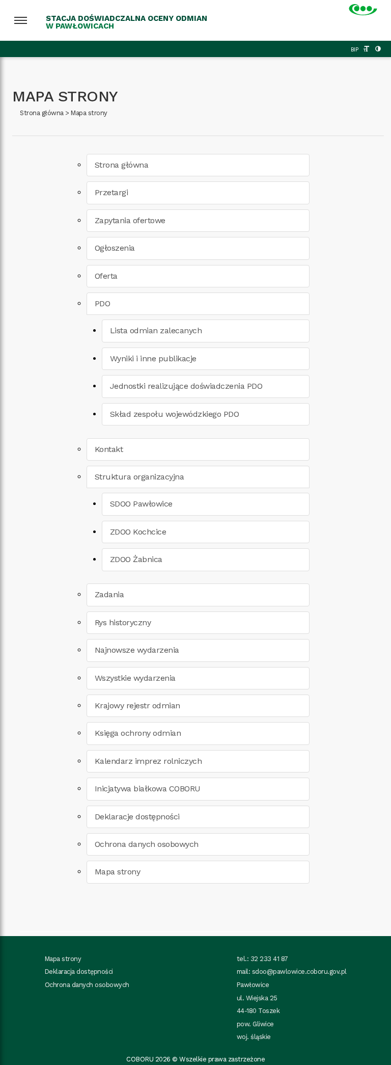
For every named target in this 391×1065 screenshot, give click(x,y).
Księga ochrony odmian (138, 733)
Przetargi (111, 192)
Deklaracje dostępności (137, 816)
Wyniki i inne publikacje (153, 358)
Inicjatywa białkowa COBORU (148, 788)
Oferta (106, 276)
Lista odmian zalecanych (156, 330)
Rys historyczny (123, 622)
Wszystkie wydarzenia (135, 678)
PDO (102, 303)
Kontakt (109, 449)
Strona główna (42, 113)
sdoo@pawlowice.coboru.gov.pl (299, 971)
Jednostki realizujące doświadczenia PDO (186, 386)
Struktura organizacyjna (139, 477)
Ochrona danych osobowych (147, 844)
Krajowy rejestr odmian (137, 705)
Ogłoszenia (115, 248)
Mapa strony (89, 113)
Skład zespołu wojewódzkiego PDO (174, 414)
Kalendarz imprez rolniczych (148, 761)
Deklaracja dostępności (79, 971)
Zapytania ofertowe (130, 220)
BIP (354, 49)
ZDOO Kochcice (138, 532)
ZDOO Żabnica (136, 559)
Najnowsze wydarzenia (137, 650)
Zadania (109, 594)
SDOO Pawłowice (141, 504)
